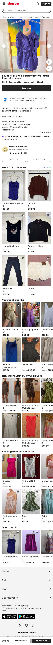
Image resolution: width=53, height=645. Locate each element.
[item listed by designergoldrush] (13, 185)
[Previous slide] (4, 46)
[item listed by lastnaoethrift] (11, 501)
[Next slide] (49, 46)
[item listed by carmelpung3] (11, 425)
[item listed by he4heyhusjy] (11, 349)
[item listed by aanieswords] (31, 390)
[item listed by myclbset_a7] (31, 349)
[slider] (26, 46)
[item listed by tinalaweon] (31, 466)
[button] (30, 153)
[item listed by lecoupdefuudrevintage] (31, 501)
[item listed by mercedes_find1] (11, 314)
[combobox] (26, 10)
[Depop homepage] (13, 3)
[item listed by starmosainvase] (31, 314)
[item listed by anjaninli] (11, 390)
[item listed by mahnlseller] (11, 466)
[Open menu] (4, 3)
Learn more (29, 101)
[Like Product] (22, 172)
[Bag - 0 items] (37, 4)
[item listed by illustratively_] (31, 542)
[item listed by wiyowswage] (31, 425)
